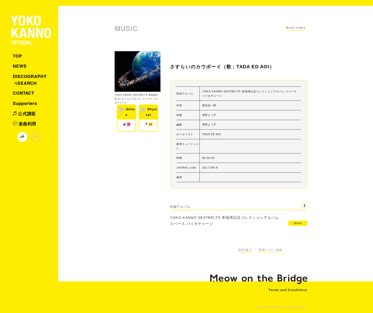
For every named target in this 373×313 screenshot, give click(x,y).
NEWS (20, 66)
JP (22, 136)
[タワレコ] (150, 125)
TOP (17, 56)
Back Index (296, 27)
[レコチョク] (128, 125)
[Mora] (124, 125)
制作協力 (245, 250)
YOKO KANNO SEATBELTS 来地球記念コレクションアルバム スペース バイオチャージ (236, 221)
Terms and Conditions (287, 290)
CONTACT (23, 93)
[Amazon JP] (146, 125)
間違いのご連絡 (270, 250)
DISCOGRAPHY (30, 76)
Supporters (25, 103)
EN (35, 136)
